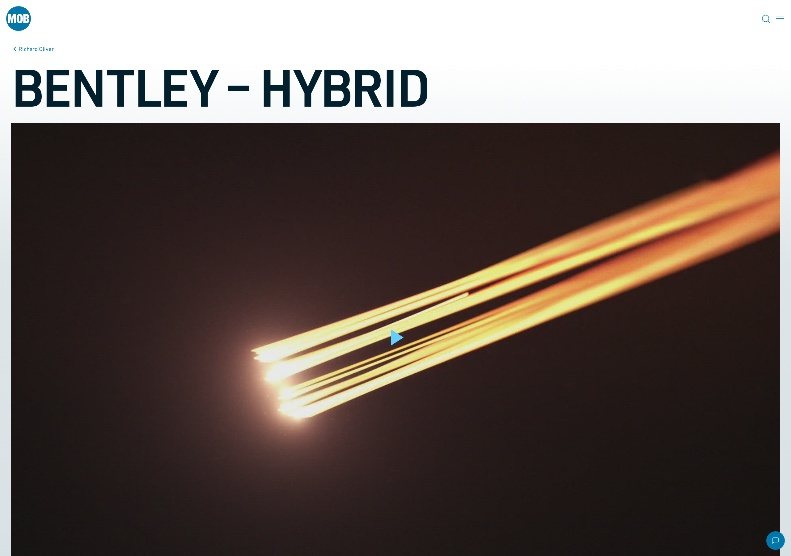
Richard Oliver (36, 48)
